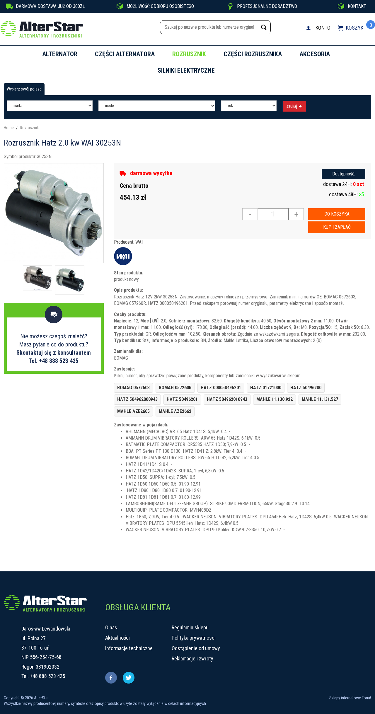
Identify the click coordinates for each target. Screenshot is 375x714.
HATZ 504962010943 (227, 399)
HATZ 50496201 (182, 399)
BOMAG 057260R (175, 387)
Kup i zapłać (337, 227)
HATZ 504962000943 (137, 399)
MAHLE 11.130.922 (274, 399)
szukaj (292, 106)
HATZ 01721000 (265, 387)
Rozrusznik (189, 54)
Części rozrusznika (253, 54)
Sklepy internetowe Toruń (350, 698)
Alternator (59, 54)
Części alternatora (125, 54)
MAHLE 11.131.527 (320, 399)
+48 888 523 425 (47, 676)
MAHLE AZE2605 (133, 411)
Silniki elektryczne (186, 70)
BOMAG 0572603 (133, 387)
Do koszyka (337, 214)
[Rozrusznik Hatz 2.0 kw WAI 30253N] (54, 212)
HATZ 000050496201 (221, 387)
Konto (323, 28)
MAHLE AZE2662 (175, 411)
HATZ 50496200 (305, 387)
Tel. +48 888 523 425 (54, 360)
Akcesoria (314, 54)
